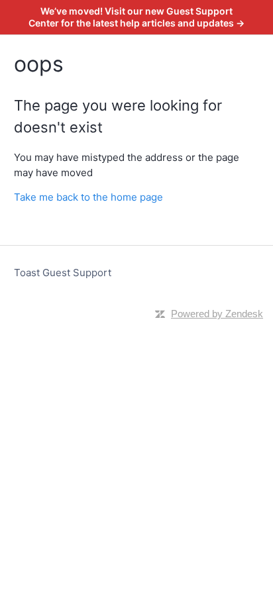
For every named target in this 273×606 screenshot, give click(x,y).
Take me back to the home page (88, 197)
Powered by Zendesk (217, 313)
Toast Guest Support (62, 272)
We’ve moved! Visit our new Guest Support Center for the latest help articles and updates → (136, 16)
